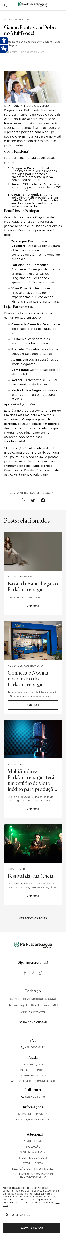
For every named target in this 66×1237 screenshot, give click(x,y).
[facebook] (25, 973)
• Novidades (21, 19)
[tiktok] (40, 973)
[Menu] (59, 5)
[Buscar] (5, 5)
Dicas (8, 19)
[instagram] (32, 973)
